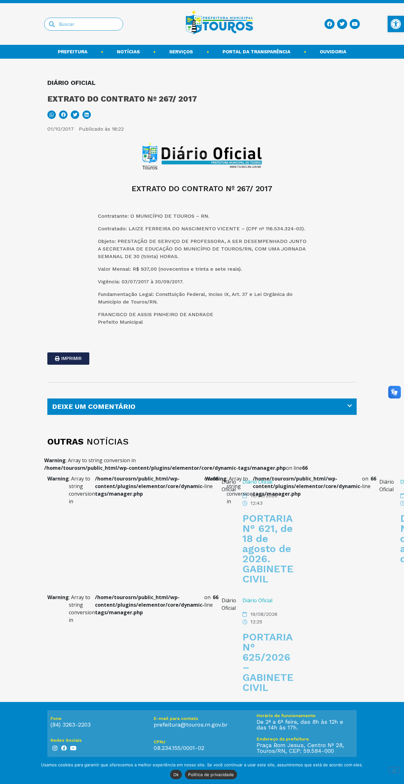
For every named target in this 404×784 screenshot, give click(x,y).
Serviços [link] (181, 52)
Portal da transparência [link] (256, 52)
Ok (176, 774)
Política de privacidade (211, 774)
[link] (396, 24)
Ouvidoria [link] (333, 52)
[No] (394, 770)
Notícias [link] (128, 52)
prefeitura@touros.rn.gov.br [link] (191, 724)
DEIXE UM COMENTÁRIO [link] (93, 406)
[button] (51, 114)
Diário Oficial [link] (257, 600)
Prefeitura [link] (72, 52)
